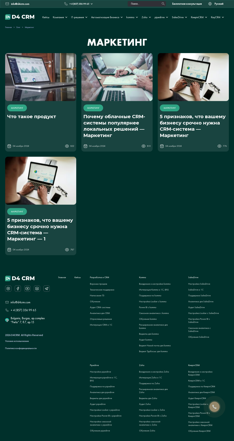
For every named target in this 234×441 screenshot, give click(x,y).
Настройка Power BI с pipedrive (105, 415)
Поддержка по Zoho (149, 383)
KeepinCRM (197, 17)
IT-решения (77, 17)
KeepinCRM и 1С (196, 380)
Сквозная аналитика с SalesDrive (199, 329)
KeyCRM (215, 17)
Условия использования (17, 341)
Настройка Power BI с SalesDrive (199, 320)
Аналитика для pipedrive (102, 392)
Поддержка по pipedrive (102, 386)
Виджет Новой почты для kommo (155, 345)
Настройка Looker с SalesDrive (203, 313)
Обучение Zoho (147, 430)
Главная (8, 27)
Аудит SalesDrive (196, 307)
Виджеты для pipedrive (101, 398)
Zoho (144, 17)
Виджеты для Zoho (148, 398)
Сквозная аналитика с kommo (154, 313)
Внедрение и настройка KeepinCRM (200, 373)
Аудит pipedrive (98, 404)
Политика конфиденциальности (21, 348)
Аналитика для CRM (100, 313)
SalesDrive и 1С (196, 289)
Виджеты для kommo (149, 333)
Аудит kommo (145, 339)
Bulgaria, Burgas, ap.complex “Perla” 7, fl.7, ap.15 (28, 320)
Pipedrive (94, 365)
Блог (18, 27)
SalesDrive (178, 17)
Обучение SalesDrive (198, 336)
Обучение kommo (148, 318)
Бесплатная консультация (187, 3)
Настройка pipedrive (100, 371)
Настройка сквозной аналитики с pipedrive (101, 423)
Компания (58, 17)
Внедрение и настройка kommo (155, 283)
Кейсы (45, 17)
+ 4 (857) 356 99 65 (79, 3)
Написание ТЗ (97, 295)
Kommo (142, 277)
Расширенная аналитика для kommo (153, 326)
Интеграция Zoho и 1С (150, 377)
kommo (130, 17)
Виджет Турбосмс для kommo (153, 351)
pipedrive (160, 17)
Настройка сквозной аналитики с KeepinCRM (200, 423)
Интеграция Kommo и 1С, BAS (154, 289)
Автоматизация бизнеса (105, 17)
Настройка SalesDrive (199, 283)
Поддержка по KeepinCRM (201, 386)
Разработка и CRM (99, 277)
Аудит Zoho (145, 404)
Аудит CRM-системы (100, 307)
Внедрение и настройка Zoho (154, 371)
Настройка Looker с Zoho (152, 409)
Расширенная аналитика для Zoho (153, 391)
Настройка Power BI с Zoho (153, 415)
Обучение (95, 301)
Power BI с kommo (147, 307)
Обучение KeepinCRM (199, 430)
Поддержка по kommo (150, 295)
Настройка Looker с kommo (153, 301)
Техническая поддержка (102, 289)
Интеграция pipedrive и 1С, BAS (103, 379)
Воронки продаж (98, 283)
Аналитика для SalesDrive (200, 301)
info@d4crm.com (20, 302)
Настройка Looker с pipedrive (105, 409)
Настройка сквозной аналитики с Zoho (149, 423)
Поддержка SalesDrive (199, 295)
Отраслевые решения (101, 318)
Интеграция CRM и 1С (101, 324)
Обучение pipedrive (100, 430)
